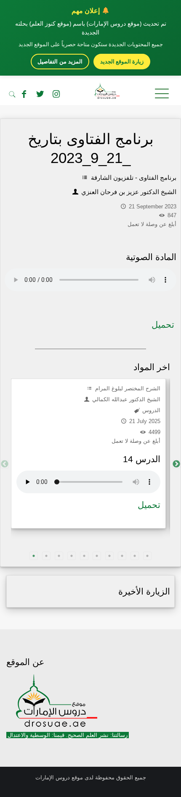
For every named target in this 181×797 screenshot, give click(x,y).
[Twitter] (40, 94)
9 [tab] (134, 556)
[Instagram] (56, 94)
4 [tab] (71, 556)
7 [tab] (109, 556)
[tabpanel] (88, 454)
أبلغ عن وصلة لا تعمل (136, 441)
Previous (4, 464)
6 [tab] (97, 556)
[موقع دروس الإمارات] (90, 92)
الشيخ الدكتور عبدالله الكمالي (125, 399)
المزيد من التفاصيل (60, 61)
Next (176, 464)
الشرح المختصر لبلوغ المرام (126, 388)
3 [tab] (59, 556)
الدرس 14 (141, 459)
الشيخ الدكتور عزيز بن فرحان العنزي (128, 191)
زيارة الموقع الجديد (122, 61)
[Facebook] (24, 94)
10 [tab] (147, 556)
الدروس (150, 410)
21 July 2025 (144, 421)
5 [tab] (84, 556)
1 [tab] (33, 556)
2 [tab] (46, 556)
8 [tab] (122, 556)
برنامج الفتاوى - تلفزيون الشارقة (132, 177)
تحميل (163, 324)
